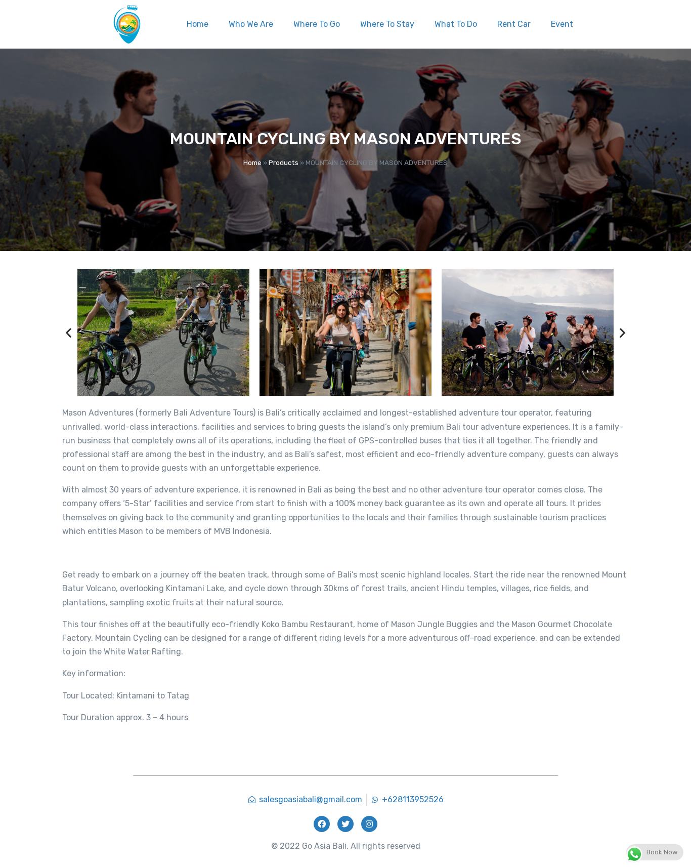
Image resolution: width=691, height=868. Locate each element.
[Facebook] (322, 824)
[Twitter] (345, 824)
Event (562, 24)
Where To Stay (387, 24)
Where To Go (316, 24)
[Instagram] (369, 824)
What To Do (456, 24)
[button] (68, 332)
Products (283, 162)
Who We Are (251, 24)
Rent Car (514, 24)
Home (197, 24)
